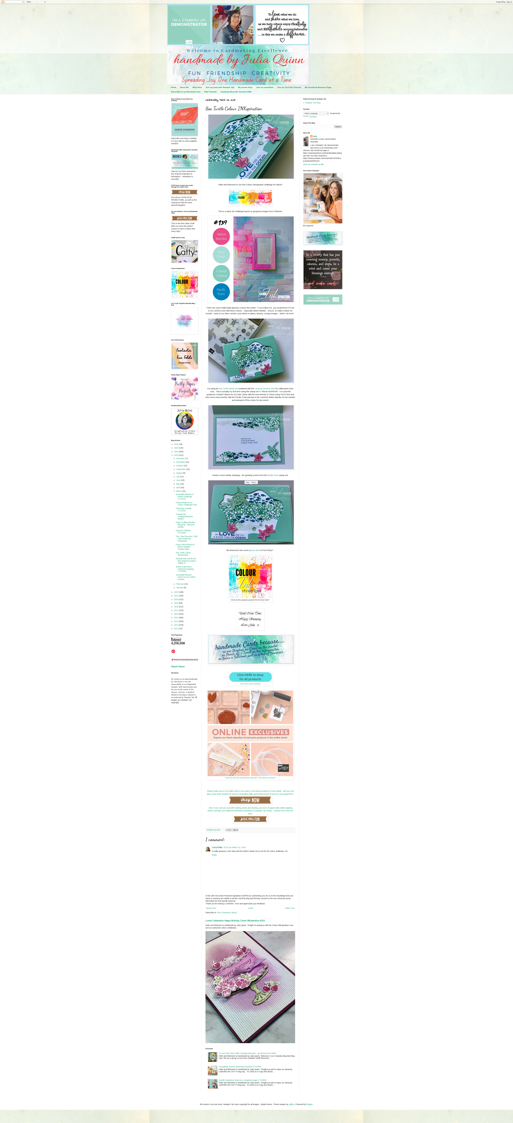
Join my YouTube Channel (289, 87)
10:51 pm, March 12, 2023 (235, 847)
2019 (176, 603)
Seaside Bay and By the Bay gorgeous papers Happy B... (186, 560)
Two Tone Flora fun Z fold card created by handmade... (186, 538)
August (179, 473)
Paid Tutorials (210, 92)
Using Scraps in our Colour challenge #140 (186, 503)
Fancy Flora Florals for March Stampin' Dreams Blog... (185, 546)
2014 (176, 621)
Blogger (309, 1104)
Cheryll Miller (217, 847)
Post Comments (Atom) (227, 912)
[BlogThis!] (229, 830)
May (178, 484)
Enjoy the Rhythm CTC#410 (183, 531)
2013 (176, 625)
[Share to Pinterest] (237, 830)
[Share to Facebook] (234, 830)
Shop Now (197, 87)
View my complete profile (313, 164)
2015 (176, 618)
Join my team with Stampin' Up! (220, 87)
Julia (315, 136)
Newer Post (211, 908)
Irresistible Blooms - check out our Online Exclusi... (185, 577)
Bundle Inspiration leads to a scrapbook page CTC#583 (242, 1080)
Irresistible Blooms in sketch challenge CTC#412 (185, 496)
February (180, 584)
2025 (176, 448)
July (178, 477)
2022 (176, 592)
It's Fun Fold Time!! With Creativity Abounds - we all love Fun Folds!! (247, 1053)
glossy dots (254, 550)
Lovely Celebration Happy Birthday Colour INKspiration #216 (235, 920)
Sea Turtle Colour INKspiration (183, 554)
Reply (214, 855)
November (181, 462)
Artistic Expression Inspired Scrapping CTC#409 (185, 569)
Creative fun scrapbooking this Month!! (184, 516)
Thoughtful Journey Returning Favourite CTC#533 (240, 1067)
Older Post (289, 908)
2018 (176, 607)
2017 (176, 610)
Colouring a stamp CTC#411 (183, 509)
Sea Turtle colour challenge (250, 684)
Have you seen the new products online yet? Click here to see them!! (250, 778)
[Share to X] (232, 830)
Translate (312, 117)
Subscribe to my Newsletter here (186, 92)
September (181, 469)
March (179, 491)
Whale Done (273, 475)
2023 (176, 455)
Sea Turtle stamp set (228, 388)
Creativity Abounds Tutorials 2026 (236, 92)
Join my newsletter (264, 87)
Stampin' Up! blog (313, 103)
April (178, 487)
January (180, 587)
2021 (176, 596)
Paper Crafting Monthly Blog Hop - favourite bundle (185, 524)
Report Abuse (178, 666)
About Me (184, 87)
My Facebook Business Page (318, 87)
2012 (176, 628)
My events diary (245, 87)
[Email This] (227, 830)
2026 (176, 444)
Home (173, 87)
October (180, 466)
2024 (176, 452)
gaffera (292, 1104)
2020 (176, 599)
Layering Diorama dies (264, 388)
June (178, 480)
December (181, 458)
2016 (176, 614)
